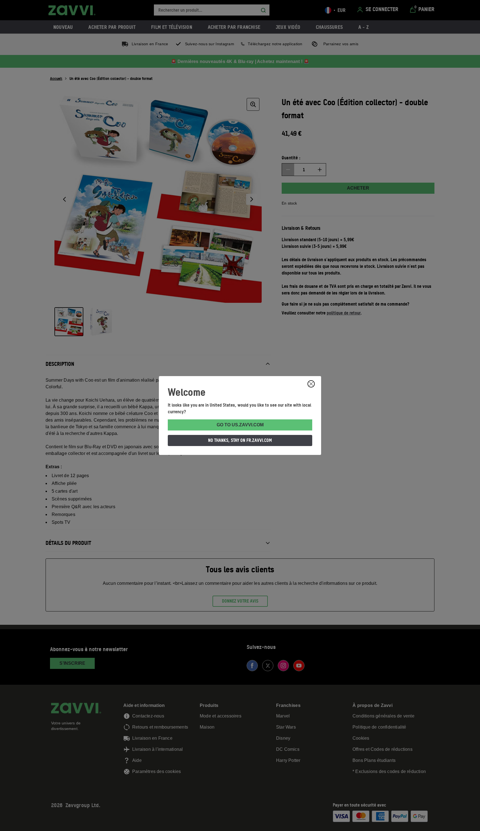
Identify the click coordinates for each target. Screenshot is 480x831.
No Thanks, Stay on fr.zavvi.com (240, 440)
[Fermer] (311, 384)
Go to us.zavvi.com (240, 424)
